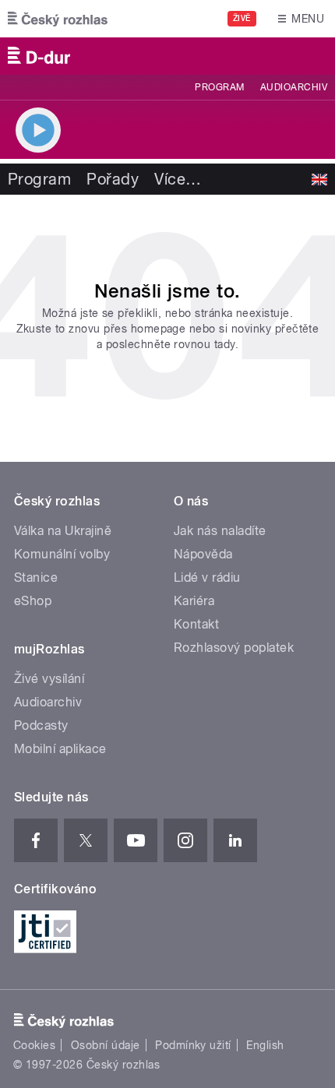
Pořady (112, 179)
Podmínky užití (193, 1045)
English (265, 1045)
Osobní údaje (105, 1045)
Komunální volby (62, 554)
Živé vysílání (49, 678)
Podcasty (41, 725)
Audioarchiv (293, 87)
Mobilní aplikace (60, 748)
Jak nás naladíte (220, 530)
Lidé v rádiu (207, 577)
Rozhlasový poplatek (234, 647)
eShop (32, 600)
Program (219, 87)
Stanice (36, 577)
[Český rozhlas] (58, 18)
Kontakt (196, 624)
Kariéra (194, 600)
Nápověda (203, 554)
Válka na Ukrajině (62, 530)
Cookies (34, 1045)
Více (177, 179)
